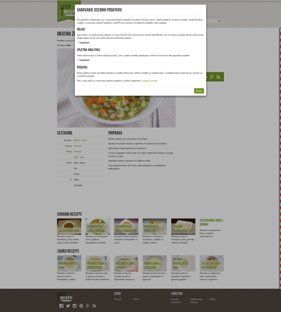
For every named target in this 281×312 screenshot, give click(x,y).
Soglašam (84, 42)
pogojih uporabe (149, 80)
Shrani (199, 90)
